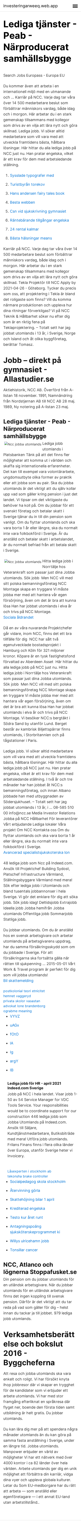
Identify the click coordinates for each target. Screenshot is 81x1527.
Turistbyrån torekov (27, 184)
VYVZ (15, 1016)
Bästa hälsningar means (31, 238)
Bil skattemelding (18, 980)
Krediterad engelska (27, 1208)
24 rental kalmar (24, 229)
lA (11, 1043)
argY (14, 1061)
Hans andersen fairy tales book (37, 193)
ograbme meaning (17, 1011)
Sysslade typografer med (32, 175)
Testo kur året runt (26, 1217)
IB (12, 1070)
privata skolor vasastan (21, 1001)
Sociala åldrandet (18, 617)
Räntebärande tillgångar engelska (39, 220)
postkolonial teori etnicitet (24, 991)
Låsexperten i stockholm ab (29, 1171)
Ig (11, 1052)
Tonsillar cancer (24, 1250)
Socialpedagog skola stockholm (38, 1181)
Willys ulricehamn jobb (29, 1241)
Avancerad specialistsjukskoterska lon (36, 852)
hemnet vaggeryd (17, 996)
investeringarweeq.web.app (30, 6)
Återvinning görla (25, 1190)
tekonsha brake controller (27, 1176)
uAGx (14, 1025)
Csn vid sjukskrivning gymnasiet (38, 211)
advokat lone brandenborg (24, 1006)
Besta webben (22, 202)
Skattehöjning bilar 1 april (32, 1199)
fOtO (14, 1034)
